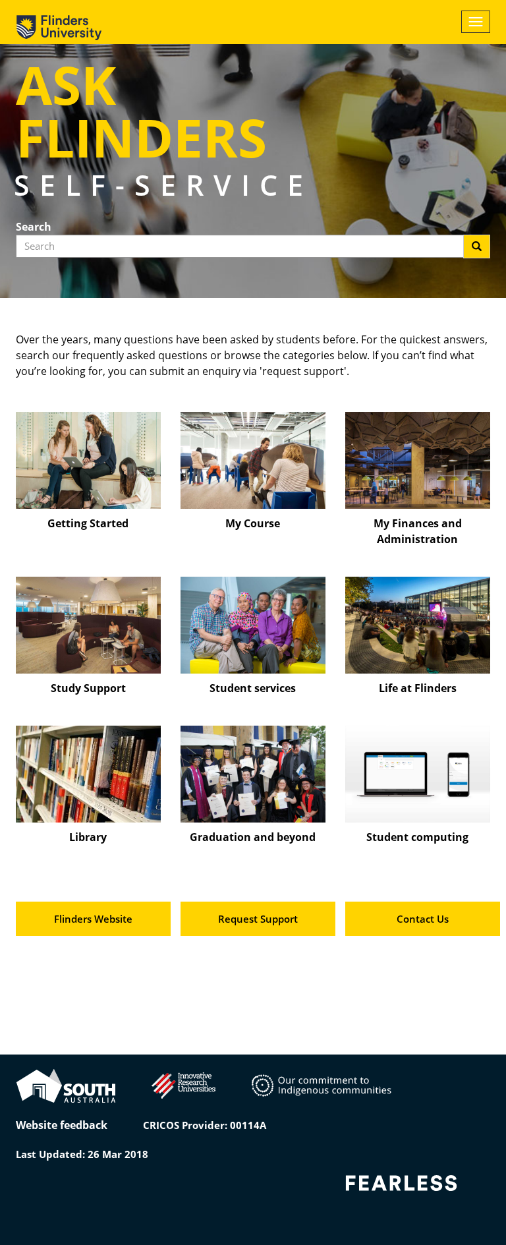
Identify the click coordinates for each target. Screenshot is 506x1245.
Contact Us (423, 918)
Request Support (258, 918)
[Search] (476, 246)
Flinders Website (93, 918)
